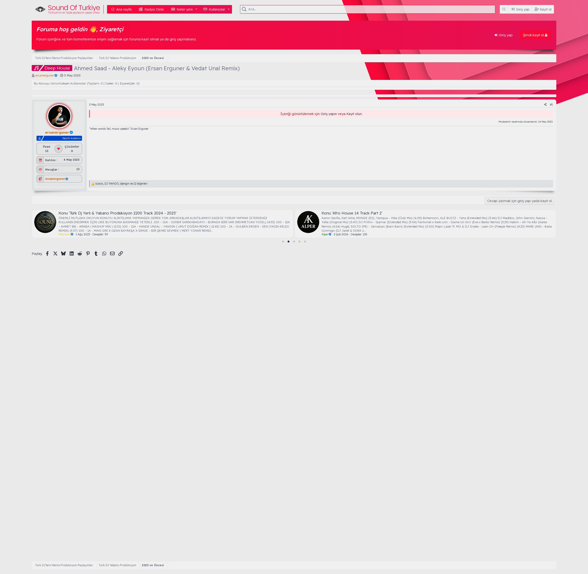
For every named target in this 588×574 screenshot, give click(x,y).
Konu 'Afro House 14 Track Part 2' (145, 213)
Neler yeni (185, 9)
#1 (551, 104)
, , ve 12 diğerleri (121, 183)
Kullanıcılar (217, 9)
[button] (196, 9)
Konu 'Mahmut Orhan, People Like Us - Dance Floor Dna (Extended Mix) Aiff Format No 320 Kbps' (466, 213)
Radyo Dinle (154, 9)
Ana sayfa (124, 9)
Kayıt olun (354, 114)
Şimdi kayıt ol (534, 35)
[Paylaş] (545, 104)
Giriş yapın (329, 114)
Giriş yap (505, 35)
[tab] (283, 241)
